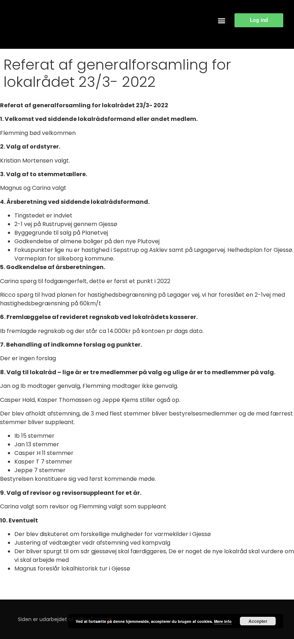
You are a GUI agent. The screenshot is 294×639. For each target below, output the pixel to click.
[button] (221, 20)
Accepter (257, 621)
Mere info (223, 621)
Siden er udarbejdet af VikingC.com (62, 619)
